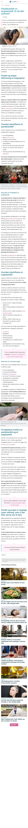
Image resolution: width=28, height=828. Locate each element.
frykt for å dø (10, 137)
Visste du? (7, 5)
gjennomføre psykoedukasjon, (14, 218)
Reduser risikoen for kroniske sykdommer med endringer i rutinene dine (13, 641)
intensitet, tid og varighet (8, 444)
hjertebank (6, 153)
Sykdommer (4, 638)
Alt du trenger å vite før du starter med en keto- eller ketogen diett (14, 602)
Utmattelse (6, 331)
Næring (3, 679)
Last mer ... (14, 724)
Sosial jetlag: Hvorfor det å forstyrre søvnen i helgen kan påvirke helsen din (14, 621)
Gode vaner (4, 619)
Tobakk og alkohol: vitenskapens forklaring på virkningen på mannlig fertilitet (12, 662)
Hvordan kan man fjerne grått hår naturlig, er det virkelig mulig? (12, 701)
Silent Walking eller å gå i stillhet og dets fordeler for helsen (12, 720)
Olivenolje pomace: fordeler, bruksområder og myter (10, 682)
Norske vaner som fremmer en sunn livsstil (13, 583)
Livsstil (2, 5)
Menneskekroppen (5, 658)
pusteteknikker (11, 255)
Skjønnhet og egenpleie (7, 698)
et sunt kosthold (11, 374)
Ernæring (3, 581)
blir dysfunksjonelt (8, 108)
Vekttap (3, 600)
